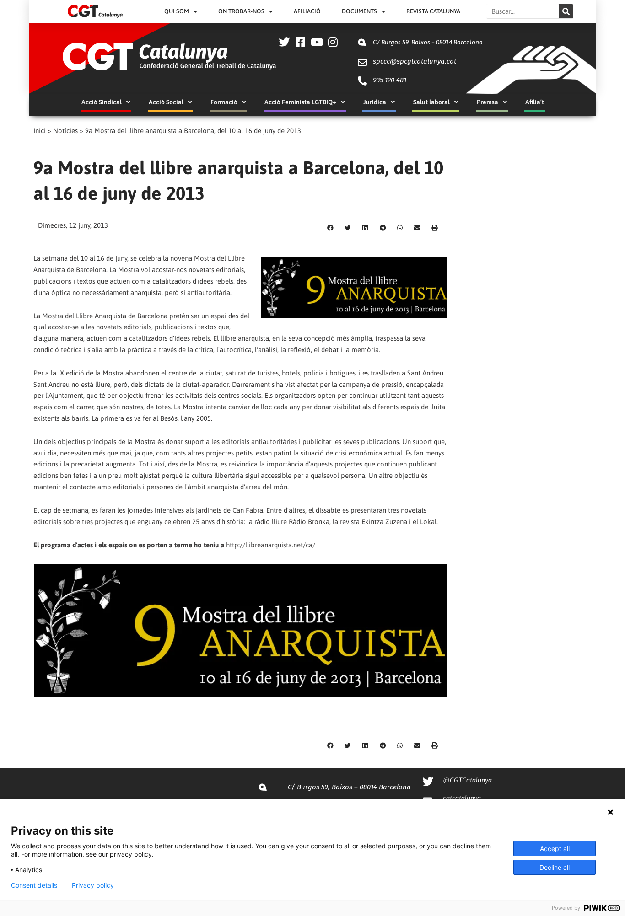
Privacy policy (93, 885)
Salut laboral (431, 102)
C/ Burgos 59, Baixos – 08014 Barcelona (428, 42)
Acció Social (166, 102)
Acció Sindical (101, 102)
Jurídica (374, 102)
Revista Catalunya (433, 11)
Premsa (487, 102)
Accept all (555, 848)
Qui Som (176, 11)
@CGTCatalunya (467, 780)
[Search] (566, 11)
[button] (330, 228)
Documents (359, 11)
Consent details (34, 885)
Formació (223, 102)
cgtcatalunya (462, 798)
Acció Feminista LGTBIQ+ (300, 102)
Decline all (554, 867)
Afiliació (307, 11)
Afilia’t (534, 102)
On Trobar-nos (241, 11)
